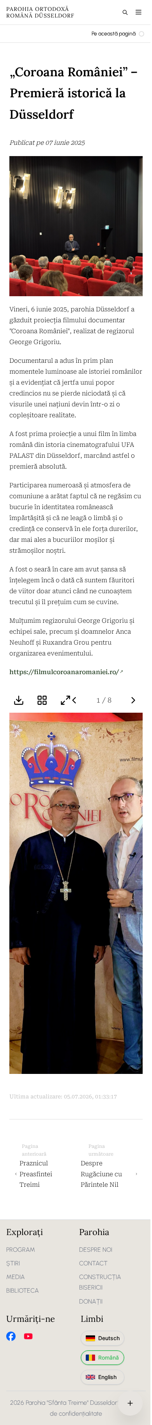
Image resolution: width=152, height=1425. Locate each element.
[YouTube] (28, 1336)
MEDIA (15, 1277)
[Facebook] (11, 1336)
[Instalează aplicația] (130, 1403)
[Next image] (133, 700)
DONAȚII (91, 1301)
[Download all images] (18, 700)
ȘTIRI (13, 1263)
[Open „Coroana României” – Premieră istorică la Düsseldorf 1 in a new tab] (76, 893)
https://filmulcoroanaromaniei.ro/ (64, 672)
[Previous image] (74, 700)
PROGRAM (20, 1249)
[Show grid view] (42, 700)
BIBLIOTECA (22, 1290)
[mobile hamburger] (138, 12)
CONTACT (93, 1263)
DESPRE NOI (95, 1249)
